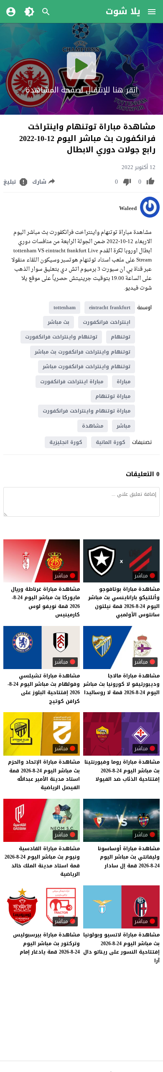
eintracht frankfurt (109, 307)
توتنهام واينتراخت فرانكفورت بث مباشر (82, 351)
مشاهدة (92, 426)
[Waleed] (150, 215)
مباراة (123, 381)
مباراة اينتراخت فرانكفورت (71, 381)
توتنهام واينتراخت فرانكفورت (61, 336)
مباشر (123, 426)
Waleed (128, 208)
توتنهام (120, 336)
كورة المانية (110, 442)
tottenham (64, 307)
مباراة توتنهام (112, 396)
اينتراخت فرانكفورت (106, 322)
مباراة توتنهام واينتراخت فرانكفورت (86, 410)
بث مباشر (58, 322)
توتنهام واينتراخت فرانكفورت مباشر (86, 366)
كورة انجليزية (65, 442)
